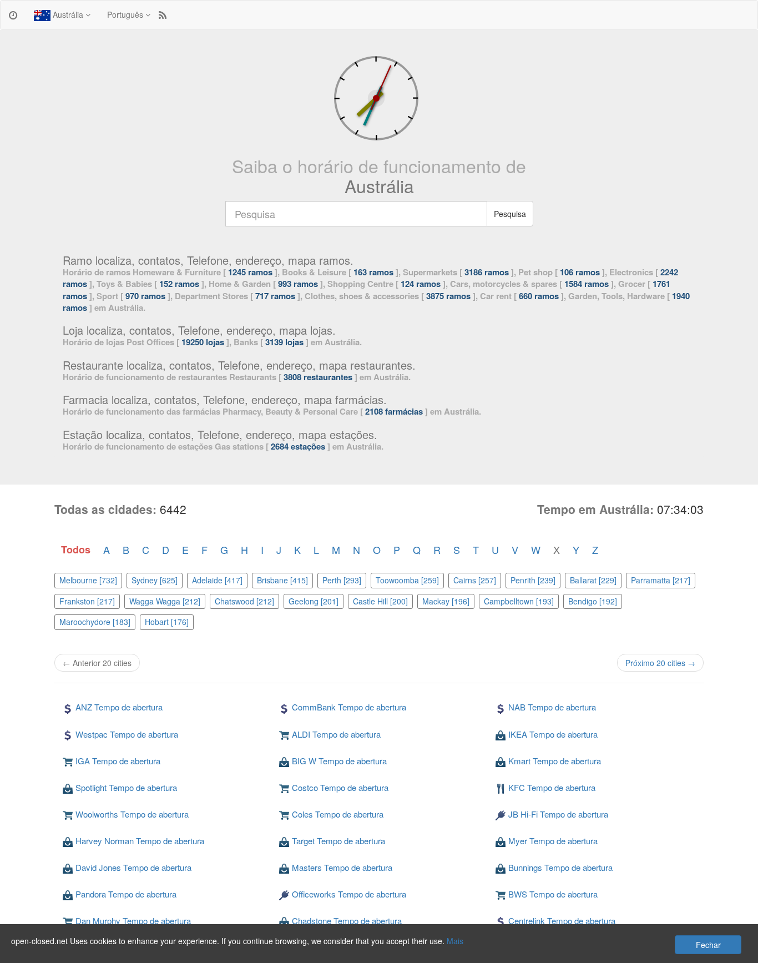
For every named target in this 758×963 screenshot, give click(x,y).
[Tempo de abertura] (13, 14)
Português (126, 14)
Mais (455, 940)
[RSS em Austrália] (162, 14)
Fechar (708, 944)
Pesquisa (510, 213)
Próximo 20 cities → (660, 662)
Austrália (67, 14)
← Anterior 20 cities (97, 662)
